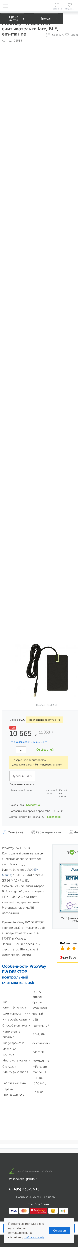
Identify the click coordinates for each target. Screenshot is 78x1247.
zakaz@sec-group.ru (23, 1179)
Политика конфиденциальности (36, 1196)
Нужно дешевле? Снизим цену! (28, 742)
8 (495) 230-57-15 (24, 1189)
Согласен (59, 1230)
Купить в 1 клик (22, 776)
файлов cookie (34, 1237)
